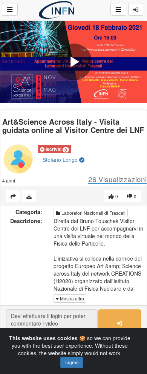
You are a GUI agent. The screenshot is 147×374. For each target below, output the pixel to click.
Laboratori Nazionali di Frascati (93, 213)
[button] (54, 149)
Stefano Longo (61, 159)
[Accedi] (135, 9)
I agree (71, 362)
